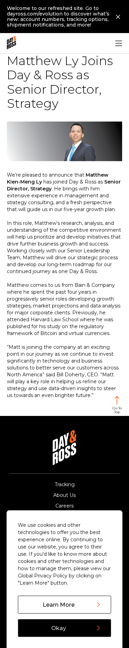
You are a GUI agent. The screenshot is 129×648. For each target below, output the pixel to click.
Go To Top (117, 410)
